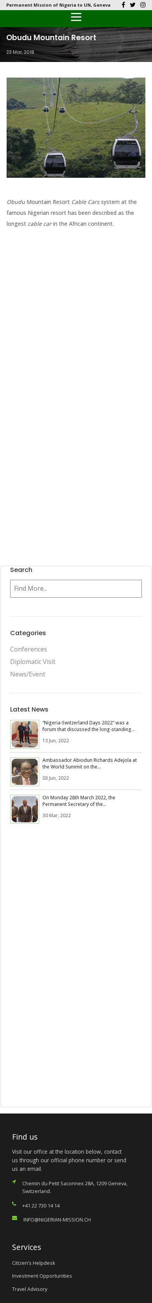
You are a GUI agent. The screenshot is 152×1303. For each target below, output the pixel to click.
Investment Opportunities (42, 1275)
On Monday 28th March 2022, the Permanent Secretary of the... (78, 800)
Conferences (28, 649)
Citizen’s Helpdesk (33, 1262)
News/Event (27, 674)
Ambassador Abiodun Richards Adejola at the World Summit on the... (89, 763)
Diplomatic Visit (32, 661)
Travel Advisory (29, 1288)
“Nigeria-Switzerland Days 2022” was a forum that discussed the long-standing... (88, 726)
